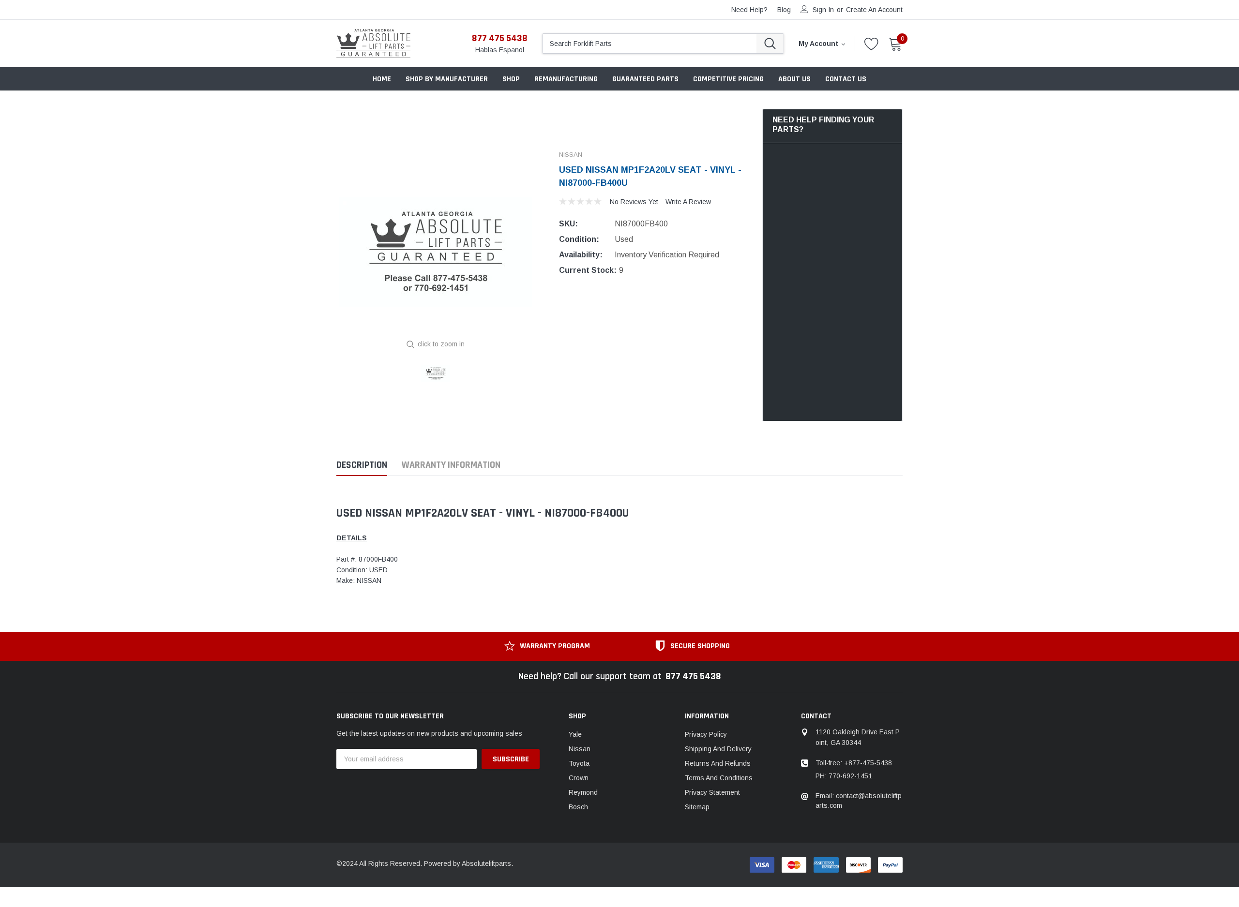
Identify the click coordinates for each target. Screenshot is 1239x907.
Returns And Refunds (718, 763)
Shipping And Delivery (718, 749)
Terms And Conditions (719, 778)
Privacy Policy (706, 734)
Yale (575, 734)
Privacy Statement (712, 792)
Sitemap (697, 807)
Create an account (874, 9)
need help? (749, 9)
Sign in (823, 9)
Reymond (583, 792)
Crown (579, 778)
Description (361, 465)
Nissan (579, 749)
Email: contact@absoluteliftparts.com (859, 800)
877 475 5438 (500, 38)
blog (784, 9)
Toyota (579, 763)
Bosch (578, 807)
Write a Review (688, 202)
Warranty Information (451, 465)
